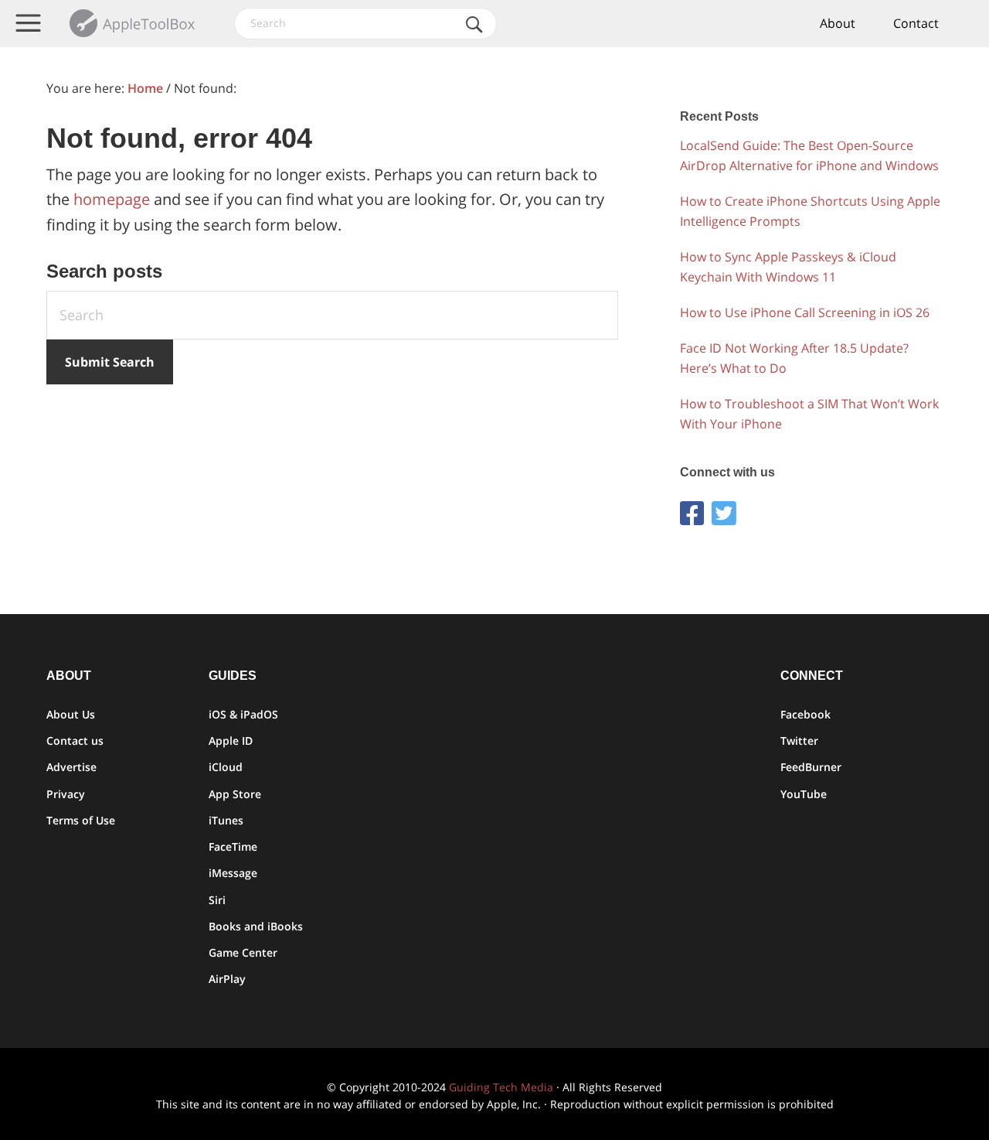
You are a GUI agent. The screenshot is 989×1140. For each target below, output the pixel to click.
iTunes (226, 820)
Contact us (75, 740)
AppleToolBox (134, 23)
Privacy (65, 794)
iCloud (226, 766)
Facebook (805, 714)
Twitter (799, 740)
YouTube (803, 794)
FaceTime (233, 846)
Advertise (71, 766)
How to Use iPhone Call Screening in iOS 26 (805, 312)
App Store (235, 794)
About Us (70, 714)
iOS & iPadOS (243, 714)
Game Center (243, 952)
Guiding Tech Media (501, 1087)
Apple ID (231, 740)
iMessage (233, 872)
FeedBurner (810, 766)
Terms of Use (80, 820)
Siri (217, 900)
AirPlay (227, 978)
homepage (111, 199)
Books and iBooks (256, 926)
